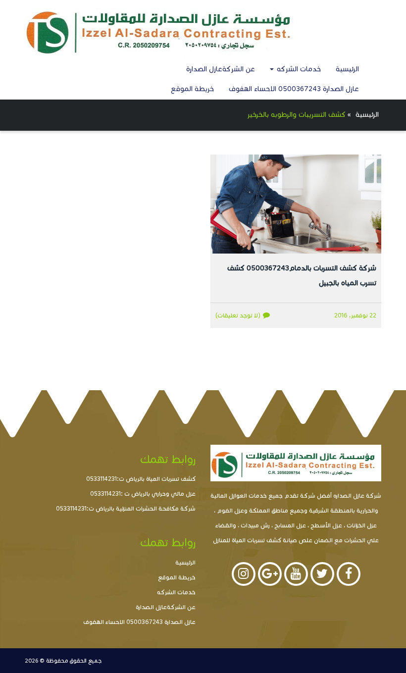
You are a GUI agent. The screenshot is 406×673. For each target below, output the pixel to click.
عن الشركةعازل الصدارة (220, 69)
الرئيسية (347, 69)
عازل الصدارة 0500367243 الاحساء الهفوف (294, 89)
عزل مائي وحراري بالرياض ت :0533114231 (143, 493)
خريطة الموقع (192, 89)
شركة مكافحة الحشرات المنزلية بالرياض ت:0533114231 (126, 508)
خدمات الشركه (298, 69)
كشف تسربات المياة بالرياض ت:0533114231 (141, 478)
